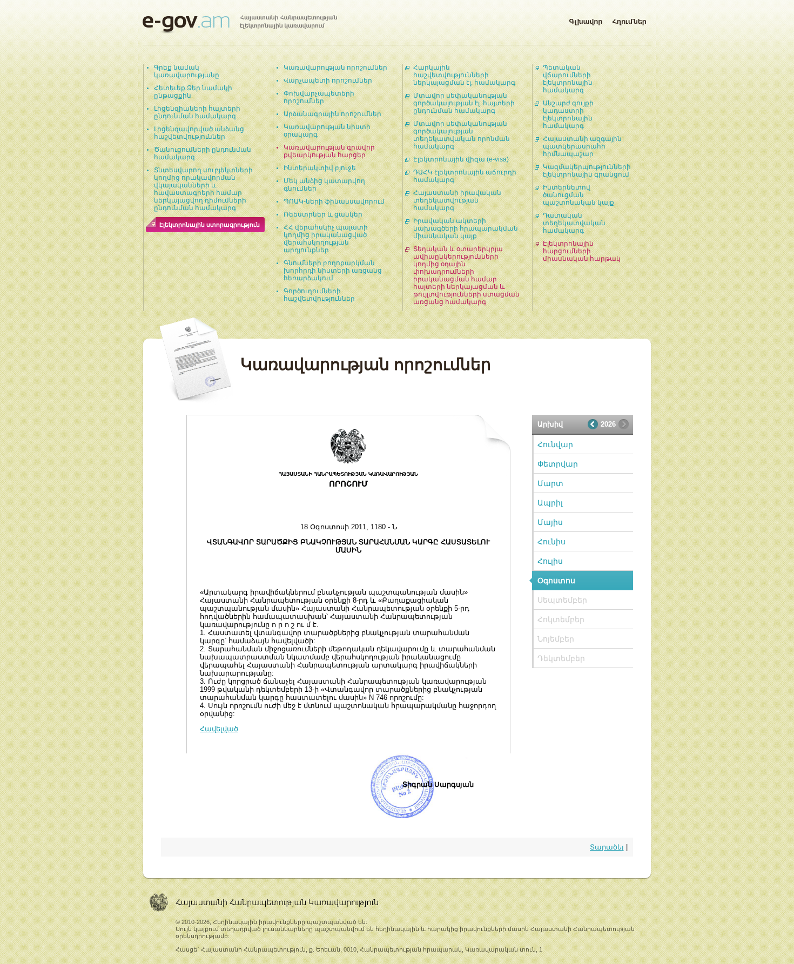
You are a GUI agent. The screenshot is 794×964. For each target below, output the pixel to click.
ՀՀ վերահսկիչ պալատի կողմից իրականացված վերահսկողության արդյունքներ (326, 239)
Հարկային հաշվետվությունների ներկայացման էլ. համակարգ (464, 75)
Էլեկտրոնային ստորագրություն (209, 224)
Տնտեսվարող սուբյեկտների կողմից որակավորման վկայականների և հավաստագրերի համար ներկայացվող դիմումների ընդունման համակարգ (203, 189)
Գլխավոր (585, 19)
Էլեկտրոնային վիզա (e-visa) (461, 159)
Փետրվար (557, 464)
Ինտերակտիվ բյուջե (320, 168)
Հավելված (219, 729)
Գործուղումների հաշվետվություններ (319, 294)
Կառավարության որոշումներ (335, 67)
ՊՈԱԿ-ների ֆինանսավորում (334, 201)
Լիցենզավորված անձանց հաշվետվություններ (199, 132)
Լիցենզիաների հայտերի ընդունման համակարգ (197, 112)
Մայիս (550, 522)
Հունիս (551, 541)
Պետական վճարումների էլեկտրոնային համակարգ (568, 79)
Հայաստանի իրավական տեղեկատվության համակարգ (457, 200)
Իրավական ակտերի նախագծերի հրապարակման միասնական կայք (465, 228)
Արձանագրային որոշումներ (332, 114)
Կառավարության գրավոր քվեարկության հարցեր (329, 151)
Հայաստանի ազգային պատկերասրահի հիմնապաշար (582, 146)
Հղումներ (629, 19)
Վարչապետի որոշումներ (328, 80)
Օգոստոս (556, 580)
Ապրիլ (550, 502)
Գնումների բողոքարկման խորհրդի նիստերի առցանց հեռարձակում (333, 270)
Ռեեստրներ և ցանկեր (323, 214)
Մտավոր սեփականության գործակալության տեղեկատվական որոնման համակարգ (461, 135)
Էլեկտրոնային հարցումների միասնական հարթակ (582, 251)
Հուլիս (550, 561)
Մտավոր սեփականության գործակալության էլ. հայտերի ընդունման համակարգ (464, 103)
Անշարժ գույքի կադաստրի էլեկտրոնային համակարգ (568, 114)
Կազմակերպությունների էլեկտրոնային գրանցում (587, 170)
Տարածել (607, 847)
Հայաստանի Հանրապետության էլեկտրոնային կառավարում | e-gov (240, 24)
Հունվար (555, 444)
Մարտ (550, 483)
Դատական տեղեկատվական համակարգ (574, 223)
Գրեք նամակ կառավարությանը (186, 71)
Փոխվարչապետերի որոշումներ (319, 97)
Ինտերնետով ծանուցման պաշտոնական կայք (578, 195)
